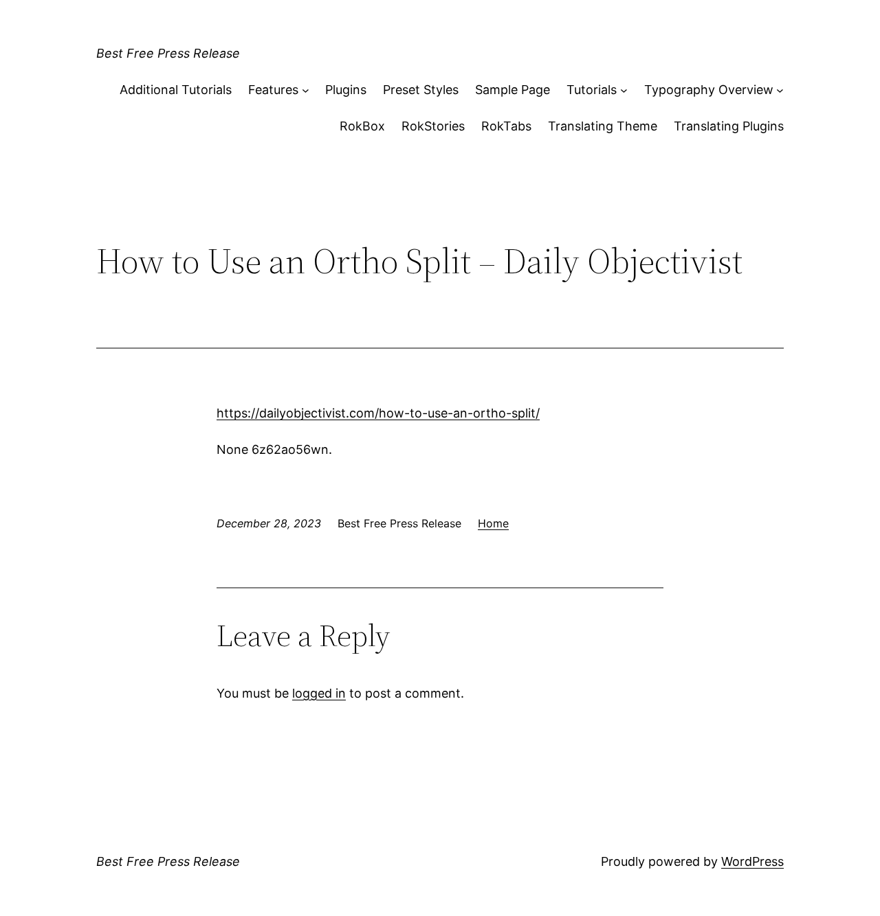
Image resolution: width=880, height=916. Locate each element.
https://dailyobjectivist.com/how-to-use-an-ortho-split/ (378, 413)
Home (493, 523)
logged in (319, 693)
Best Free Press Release (168, 53)
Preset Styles (421, 89)
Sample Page (512, 89)
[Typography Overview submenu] (780, 90)
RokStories (433, 126)
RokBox (362, 126)
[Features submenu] (305, 90)
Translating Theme (602, 126)
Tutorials (591, 89)
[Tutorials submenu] (624, 90)
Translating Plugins (729, 126)
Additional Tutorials (176, 89)
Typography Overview (708, 89)
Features (273, 89)
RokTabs (506, 126)
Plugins (345, 89)
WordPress (752, 861)
